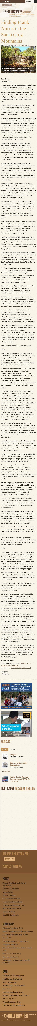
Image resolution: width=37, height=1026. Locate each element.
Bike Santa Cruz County (12, 954)
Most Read (12, 749)
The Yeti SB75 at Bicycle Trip (14, 1005)
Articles (4, 749)
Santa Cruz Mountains (21, 45)
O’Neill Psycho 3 (9, 999)
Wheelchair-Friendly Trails (14, 905)
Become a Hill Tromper (13, 6)
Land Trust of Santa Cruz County (15, 935)
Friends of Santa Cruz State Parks (15, 941)
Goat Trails (9, 45)
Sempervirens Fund (10, 944)
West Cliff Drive (9, 895)
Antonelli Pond (9, 912)
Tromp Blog (5, 674)
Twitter (20, 871)
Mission (32, 1015)
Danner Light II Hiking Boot (14, 986)
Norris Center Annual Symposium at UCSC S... (20, 778)
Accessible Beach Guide (12, 908)
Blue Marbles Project (11, 957)
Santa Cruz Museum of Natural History (18, 931)
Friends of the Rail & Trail (13, 928)
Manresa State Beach (11, 889)
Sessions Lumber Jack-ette (13, 992)
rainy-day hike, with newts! (21, 668)
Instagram (6, 871)
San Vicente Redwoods (11, 899)
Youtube (15, 871)
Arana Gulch (8, 892)
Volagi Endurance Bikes (12, 1002)
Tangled (13, 754)
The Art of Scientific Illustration (18, 764)
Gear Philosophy (9, 982)
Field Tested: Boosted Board (13, 976)
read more (6, 771)
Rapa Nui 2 (7, 938)
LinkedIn (25, 871)
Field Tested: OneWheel (12, 979)
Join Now (9, 859)
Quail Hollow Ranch (11, 915)
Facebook (11, 871)
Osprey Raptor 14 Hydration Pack (16, 995)
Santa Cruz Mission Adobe (13, 902)
